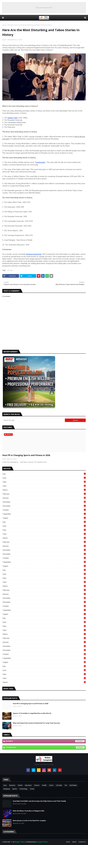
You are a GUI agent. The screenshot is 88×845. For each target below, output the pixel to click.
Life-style (10, 25)
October (44, 510)
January (44, 498)
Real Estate (73, 785)
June (44, 478)
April (44, 486)
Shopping (6, 789)
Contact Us (82, 842)
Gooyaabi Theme (42, 842)
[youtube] (49, 770)
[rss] (39, 770)
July (44, 474)
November (44, 506)
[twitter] (33, 770)
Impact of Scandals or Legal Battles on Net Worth (32, 713)
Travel (32, 789)
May (44, 482)
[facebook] (28, 770)
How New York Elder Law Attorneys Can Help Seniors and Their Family (39, 801)
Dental (20, 785)
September (44, 514)
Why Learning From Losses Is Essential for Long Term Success (36, 723)
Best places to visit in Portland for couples (29, 820)
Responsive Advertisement (44, 8)
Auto (5, 785)
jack (5, 40)
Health (44, 785)
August (44, 518)
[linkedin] (54, 770)
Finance (36, 785)
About (74, 842)
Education (28, 785)
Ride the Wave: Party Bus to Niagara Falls (28, 811)
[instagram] (44, 770)
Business (42, 741)
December (44, 502)
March (44, 490)
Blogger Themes (20, 842)
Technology (42, 747)
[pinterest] (60, 770)
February (44, 494)
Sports (14, 789)
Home (4, 25)
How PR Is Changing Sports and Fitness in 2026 (26, 455)
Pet (66, 785)
